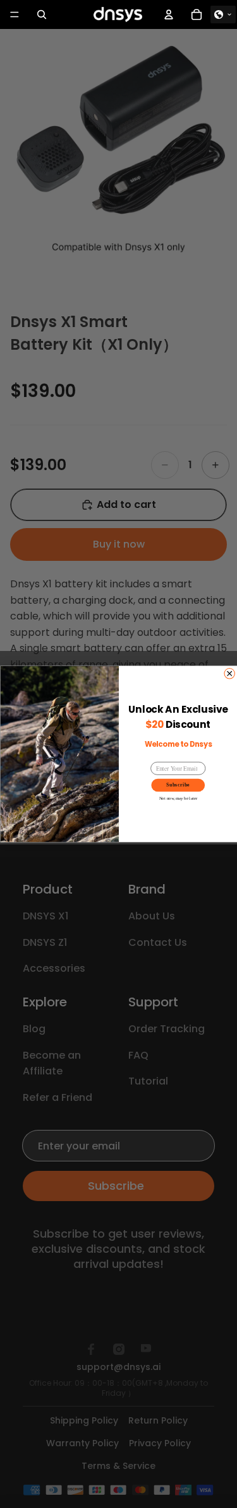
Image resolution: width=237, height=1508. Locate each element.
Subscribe (178, 785)
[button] (223, 14)
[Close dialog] (229, 674)
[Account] (169, 14)
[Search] (42, 14)
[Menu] (14, 14)
